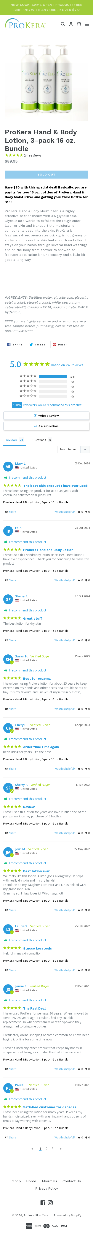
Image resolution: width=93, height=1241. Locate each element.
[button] (80, 512)
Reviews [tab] (11, 440)
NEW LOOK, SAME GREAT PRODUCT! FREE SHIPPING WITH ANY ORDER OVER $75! (46, 7)
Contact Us (72, 1181)
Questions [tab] (39, 440)
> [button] (61, 1148)
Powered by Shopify (67, 1215)
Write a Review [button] (48, 416)
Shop (16, 1181)
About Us (49, 1181)
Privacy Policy (46, 1188)
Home (31, 1181)
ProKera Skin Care (36, 1215)
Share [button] (12, 512)
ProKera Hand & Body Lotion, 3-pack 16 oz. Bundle (36, 502)
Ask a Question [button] (48, 426)
